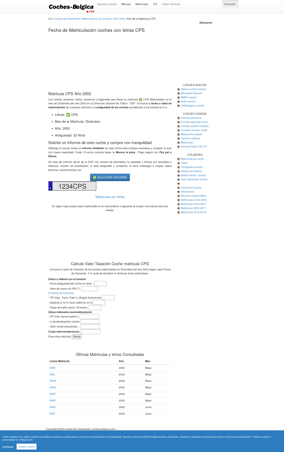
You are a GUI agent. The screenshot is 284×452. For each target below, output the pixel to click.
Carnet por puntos (191, 187)
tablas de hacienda (63, 293)
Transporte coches (191, 167)
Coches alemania (191, 118)
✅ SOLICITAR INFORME (110, 177)
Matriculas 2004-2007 (193, 204)
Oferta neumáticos (191, 171)
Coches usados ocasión (195, 126)
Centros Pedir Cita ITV (194, 146)
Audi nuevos (188, 101)
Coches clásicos (190, 138)
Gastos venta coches (193, 175)
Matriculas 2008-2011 (193, 208)
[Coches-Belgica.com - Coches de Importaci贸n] (71, 6)
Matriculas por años (192, 159)
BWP (53, 394)
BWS (53, 407)
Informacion (187, 191)
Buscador (230, 4)
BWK (53, 368)
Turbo (184, 163)
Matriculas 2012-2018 (193, 212)
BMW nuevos (188, 97)
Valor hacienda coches (194, 179)
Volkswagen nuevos (192, 105)
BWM (53, 381)
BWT (53, 413)
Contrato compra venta (194, 130)
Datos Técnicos (171, 4)
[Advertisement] (110, 61)
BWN (53, 387)
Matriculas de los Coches (97, 19)
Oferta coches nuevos (193, 89)
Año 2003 (119, 19)
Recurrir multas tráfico (193, 196)
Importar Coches (107, 4)
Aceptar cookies (26, 446)
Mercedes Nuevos (191, 93)
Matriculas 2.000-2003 (194, 200)
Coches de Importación (67, 19)
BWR (53, 400)
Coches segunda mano (194, 122)
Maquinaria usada (191, 134)
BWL (52, 374)
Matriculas (187, 142)
